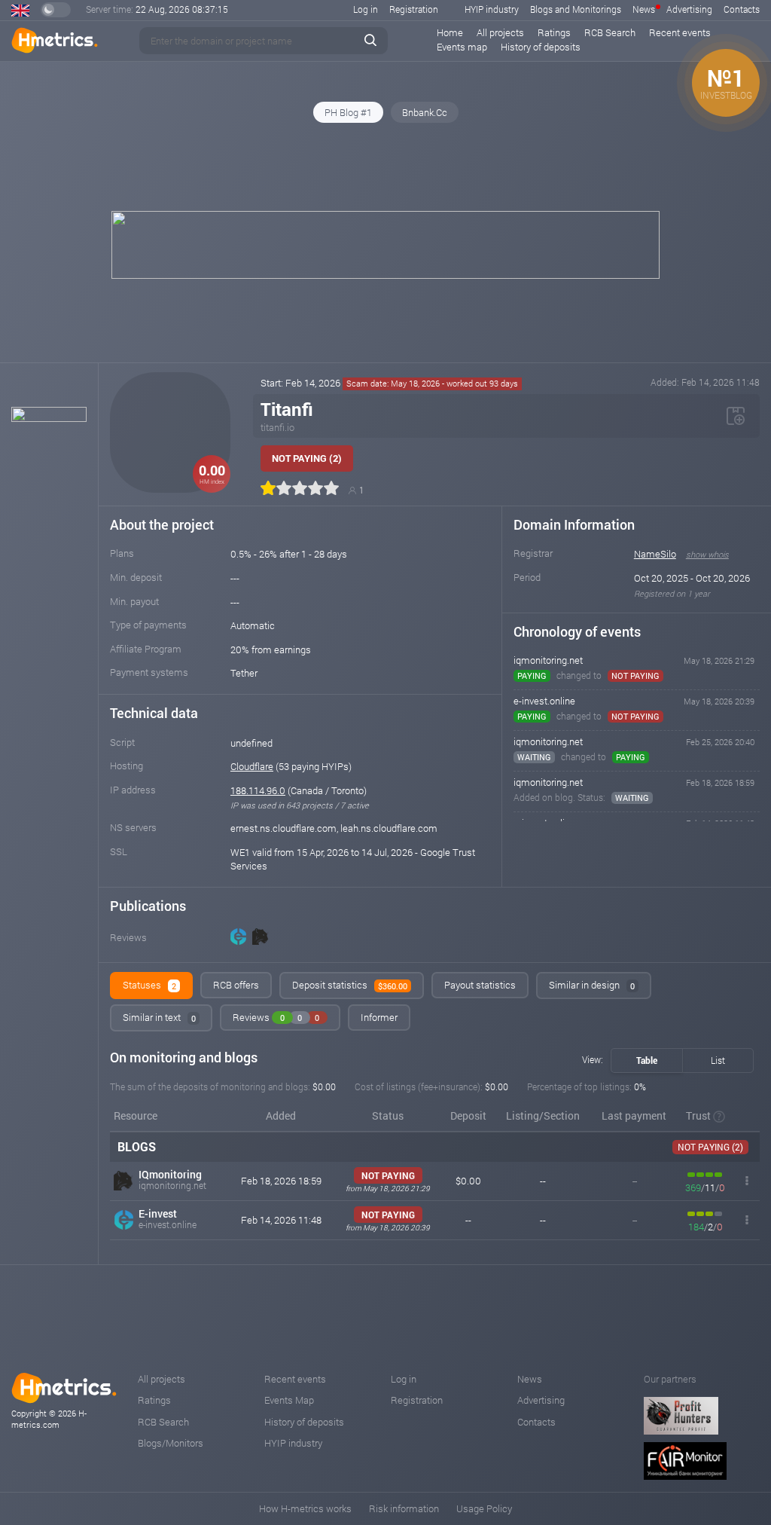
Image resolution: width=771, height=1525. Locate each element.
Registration (413, 9)
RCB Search (609, 32)
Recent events (680, 32)
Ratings (554, 32)
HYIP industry (492, 9)
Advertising (689, 9)
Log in (365, 9)
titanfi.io (277, 427)
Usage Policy (484, 1508)
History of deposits (541, 46)
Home (450, 32)
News (643, 9)
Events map (462, 46)
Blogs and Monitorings (575, 9)
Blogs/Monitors (170, 1443)
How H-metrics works (305, 1508)
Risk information (404, 1508)
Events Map (289, 1400)
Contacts (742, 9)
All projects (500, 32)
